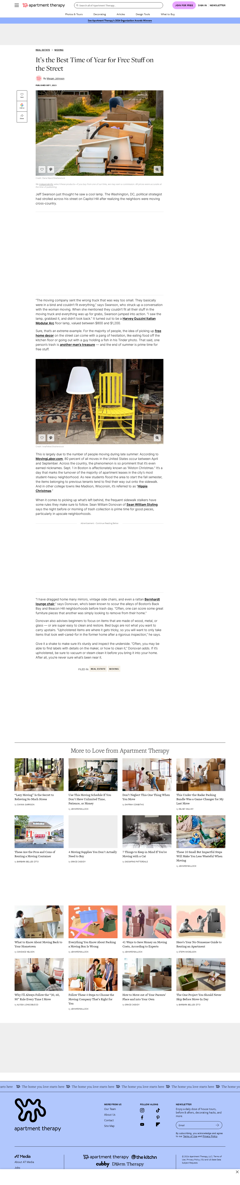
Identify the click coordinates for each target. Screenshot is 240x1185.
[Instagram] (142, 1110)
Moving (58, 50)
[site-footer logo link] (22, 1157)
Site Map (109, 1126)
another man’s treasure (77, 344)
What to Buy (168, 14)
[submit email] (217, 1125)
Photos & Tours (74, 14)
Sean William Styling (142, 504)
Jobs (17, 1167)
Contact (109, 1120)
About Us (109, 1114)
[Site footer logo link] (57, 1113)
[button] (157, 169)
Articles (121, 14)
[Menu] (17, 5)
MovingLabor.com (49, 459)
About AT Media (24, 1162)
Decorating (99, 14)
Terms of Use (190, 1136)
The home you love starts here (31, 1086)
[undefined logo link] (44, 5)
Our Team (110, 1109)
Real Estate (43, 50)
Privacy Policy (210, 1136)
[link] (39, 797)
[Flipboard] (158, 1124)
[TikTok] (158, 1110)
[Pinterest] (158, 1117)
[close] (237, 1172)
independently (46, 184)
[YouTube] (142, 1124)
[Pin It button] (50, 169)
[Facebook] (142, 1117)
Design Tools (143, 14)
